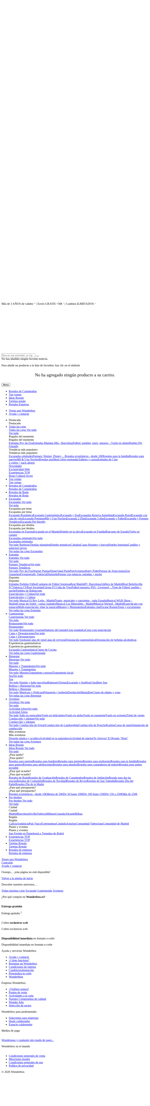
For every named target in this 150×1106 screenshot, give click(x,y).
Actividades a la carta (21, 995)
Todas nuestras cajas (13, 890)
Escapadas (15, 498)
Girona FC (49, 587)
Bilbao (78, 813)
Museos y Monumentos (71, 607)
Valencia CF (19, 587)
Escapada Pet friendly (33, 521)
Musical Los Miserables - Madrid (75, 603)
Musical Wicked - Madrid (109, 603)
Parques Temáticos (19, 564)
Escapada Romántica (21, 515)
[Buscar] (37, 356)
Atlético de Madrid (112, 584)
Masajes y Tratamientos (22, 666)
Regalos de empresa (20, 849)
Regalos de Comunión (30, 780)
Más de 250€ (129, 794)
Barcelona (23, 813)
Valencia (42, 813)
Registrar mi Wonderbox (23, 963)
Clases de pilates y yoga (106, 692)
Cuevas (22, 548)
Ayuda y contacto (19, 413)
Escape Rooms (109, 607)
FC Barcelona (93, 584)
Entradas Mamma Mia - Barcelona (53, 443)
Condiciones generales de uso (26, 1062)
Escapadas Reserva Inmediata (96, 515)
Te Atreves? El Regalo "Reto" (110, 738)
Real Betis (128, 584)
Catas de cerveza (55, 639)
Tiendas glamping (40, 544)
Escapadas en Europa (21, 531)
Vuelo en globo (120, 443)
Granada (60, 813)
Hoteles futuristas (118, 544)
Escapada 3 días (94, 518)
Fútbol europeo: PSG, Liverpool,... (92, 587)
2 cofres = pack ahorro (22, 462)
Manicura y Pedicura (31, 692)
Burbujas (24, 544)
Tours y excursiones (129, 607)
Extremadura (48, 823)
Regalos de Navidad (54, 780)
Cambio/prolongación (21, 970)
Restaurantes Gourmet (32, 630)
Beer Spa (102, 682)
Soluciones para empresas (23, 1017)
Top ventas (15, 394)
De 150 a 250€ (113, 794)
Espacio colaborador (20, 1024)
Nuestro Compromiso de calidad (27, 998)
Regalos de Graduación (42, 777)
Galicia (13, 823)
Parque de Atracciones (112, 571)
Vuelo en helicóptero (53, 715)
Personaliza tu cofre (20, 973)
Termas (63, 682)
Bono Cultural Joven (21, 475)
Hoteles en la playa (71, 531)
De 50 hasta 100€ (73, 794)
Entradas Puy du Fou (21, 443)
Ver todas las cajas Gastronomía (27, 653)
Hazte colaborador (19, 1021)
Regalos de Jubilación (96, 777)
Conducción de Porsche (92, 725)
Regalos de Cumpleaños (23, 391)
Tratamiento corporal (41, 672)
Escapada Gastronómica (47, 515)
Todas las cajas (17, 426)
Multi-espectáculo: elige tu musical (38, 607)
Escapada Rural (122, 515)
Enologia (24, 639)
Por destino (15, 797)
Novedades (15, 466)
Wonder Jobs (16, 1002)
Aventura (14, 698)
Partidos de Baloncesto (29, 590)
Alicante (70, 813)
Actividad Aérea (18, 708)
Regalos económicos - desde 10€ (84, 456)
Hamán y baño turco (31, 682)
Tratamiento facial (63, 672)
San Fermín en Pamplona (23, 833)
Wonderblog (16, 976)
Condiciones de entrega (22, 966)
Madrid (13, 813)
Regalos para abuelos (65, 764)
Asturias (71, 823)
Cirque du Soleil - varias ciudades (36, 603)
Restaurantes (16, 623)
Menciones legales (19, 1059)
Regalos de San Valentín (101, 780)
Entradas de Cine (108, 459)
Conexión (7, 862)
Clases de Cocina (47, 649)
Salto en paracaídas (30, 715)
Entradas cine (92, 607)
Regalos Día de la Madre (29, 784)
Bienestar (14, 656)
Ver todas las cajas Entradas (25, 610)
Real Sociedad (35, 587)
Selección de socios (20, 1005)
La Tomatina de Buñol (51, 833)
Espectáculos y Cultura (22, 593)
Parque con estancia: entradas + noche (80, 574)
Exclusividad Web (19, 469)
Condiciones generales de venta (27, 1055)
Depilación (74, 692)
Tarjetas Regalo (18, 843)
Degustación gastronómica (80, 639)
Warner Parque (41, 571)
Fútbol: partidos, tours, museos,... (92, 443)
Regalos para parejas (21, 761)
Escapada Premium (34, 518)
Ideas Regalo (16, 397)
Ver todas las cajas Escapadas (26, 551)
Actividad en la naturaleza (55, 738)
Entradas (14, 554)
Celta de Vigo (64, 587)
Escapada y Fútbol (114, 518)
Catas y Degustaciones (22, 633)
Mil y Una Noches (55, 518)
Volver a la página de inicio (17, 878)
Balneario (53, 682)
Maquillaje (86, 692)
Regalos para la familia (116, 456)
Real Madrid (77, 584)
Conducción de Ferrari (32, 725)
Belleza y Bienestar (20, 685)
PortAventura (77, 571)
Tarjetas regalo (17, 401)
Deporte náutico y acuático (24, 738)
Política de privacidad (21, 1065)
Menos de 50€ (55, 794)
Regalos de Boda (19, 492)
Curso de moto (123, 725)
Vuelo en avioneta (116, 715)
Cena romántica (76, 630)
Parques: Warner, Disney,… (49, 456)
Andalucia (23, 823)
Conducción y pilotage (22, 718)
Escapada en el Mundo (46, 531)
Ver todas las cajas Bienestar (25, 695)
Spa (11, 675)
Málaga (51, 813)
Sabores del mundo (56, 630)
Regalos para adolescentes (38, 764)
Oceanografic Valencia (33, 574)
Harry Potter (92, 571)
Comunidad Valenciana (89, 823)
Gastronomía (16, 613)
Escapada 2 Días (75, 518)
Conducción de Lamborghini (62, 725)
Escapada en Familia (94, 531)
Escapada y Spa (70, 515)
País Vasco (35, 823)
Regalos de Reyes (76, 780)
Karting (110, 725)
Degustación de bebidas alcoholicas (115, 639)
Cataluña (61, 823)
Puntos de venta (18, 992)
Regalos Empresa (19, 404)
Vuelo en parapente (94, 715)
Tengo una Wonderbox (22, 410)
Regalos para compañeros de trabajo (98, 764)
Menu (6, 384)
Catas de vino (38, 639)
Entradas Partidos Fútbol (23, 584)
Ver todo (31, 429)
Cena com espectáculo (98, 630)
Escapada (31, 890)
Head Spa (91, 682)
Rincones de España (117, 531)
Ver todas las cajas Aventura (25, 741)
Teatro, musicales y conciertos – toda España (80, 600)
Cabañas (75, 544)
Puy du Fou (26, 571)
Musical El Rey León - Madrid (37, 600)
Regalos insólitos (49, 459)
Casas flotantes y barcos (94, 544)
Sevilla (33, 813)
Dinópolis (52, 574)
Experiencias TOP (19, 472)
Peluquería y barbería (55, 692)
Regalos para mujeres (70, 761)
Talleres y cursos (88, 459)
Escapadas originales (21, 456)
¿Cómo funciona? (19, 960)
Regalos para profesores (96, 761)
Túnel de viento (135, 715)
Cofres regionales (69, 459)
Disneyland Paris (60, 571)
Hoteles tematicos (60, 544)
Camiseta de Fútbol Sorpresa (53, 584)
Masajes (24, 672)
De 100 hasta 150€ (94, 794)
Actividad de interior (81, 738)
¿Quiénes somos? (19, 989)
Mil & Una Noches (28, 459)
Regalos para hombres (45, 761)
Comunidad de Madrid (116, 823)
